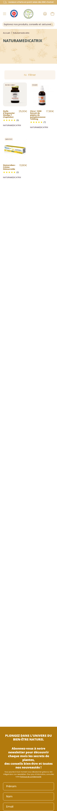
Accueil (6, 33)
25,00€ (23, 111)
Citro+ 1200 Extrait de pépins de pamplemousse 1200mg (37, 115)
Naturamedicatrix (12, 125)
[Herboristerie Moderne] (28, 14)
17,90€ (50, 111)
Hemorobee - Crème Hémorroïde (9, 167)
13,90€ (23, 165)
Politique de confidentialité (30, 777)
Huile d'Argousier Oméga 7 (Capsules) (9, 114)
